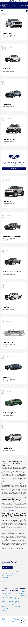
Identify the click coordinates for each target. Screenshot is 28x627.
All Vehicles (12, 589)
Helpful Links (18, 589)
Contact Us (8, 567)
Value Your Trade (14, 168)
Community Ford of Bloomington (4, 620)
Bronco (11, 474)
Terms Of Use (13, 620)
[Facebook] (3, 581)
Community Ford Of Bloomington (9, 510)
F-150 (15, 474)
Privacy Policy (9, 619)
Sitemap (17, 619)
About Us (23, 595)
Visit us (10, 527)
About (23, 589)
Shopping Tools (5, 589)
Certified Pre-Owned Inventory (12, 603)
